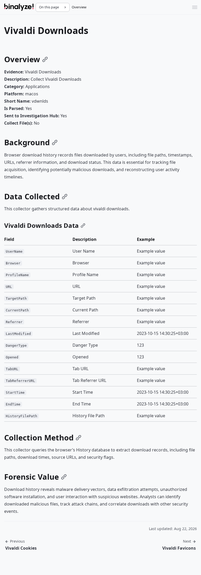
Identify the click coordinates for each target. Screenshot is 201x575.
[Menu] (195, 7)
